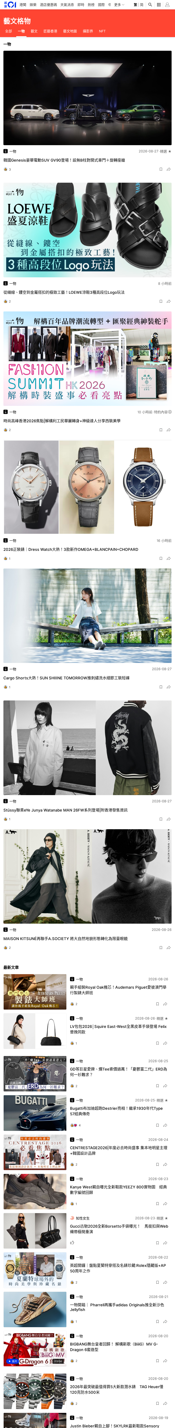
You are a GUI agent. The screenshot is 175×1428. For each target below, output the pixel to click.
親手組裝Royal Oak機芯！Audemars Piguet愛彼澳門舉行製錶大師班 (118, 990)
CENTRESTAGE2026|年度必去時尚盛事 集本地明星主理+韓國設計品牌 (118, 1151)
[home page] (10, 4)
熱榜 (91, 5)
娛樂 (33, 5)
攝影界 (88, 31)
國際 (101, 5)
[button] (161, 169)
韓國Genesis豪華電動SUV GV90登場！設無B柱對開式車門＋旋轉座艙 (64, 160)
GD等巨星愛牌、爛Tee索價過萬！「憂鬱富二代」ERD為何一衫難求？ (118, 1072)
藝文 (34, 31)
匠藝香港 (50, 31)
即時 (80, 5)
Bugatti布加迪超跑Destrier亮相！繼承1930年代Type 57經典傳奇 (116, 1111)
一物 (21, 31)
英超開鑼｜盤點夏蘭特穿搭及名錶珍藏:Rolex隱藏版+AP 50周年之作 (118, 1268)
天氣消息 (67, 5)
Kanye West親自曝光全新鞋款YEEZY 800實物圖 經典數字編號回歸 (118, 1190)
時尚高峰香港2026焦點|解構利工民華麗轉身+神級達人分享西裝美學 (62, 421)
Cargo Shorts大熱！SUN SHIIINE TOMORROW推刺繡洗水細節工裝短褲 (66, 678)
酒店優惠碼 (48, 5)
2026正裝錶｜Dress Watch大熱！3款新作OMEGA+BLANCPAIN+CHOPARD (70, 549)
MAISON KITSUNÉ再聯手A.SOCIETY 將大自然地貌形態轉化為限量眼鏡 (65, 938)
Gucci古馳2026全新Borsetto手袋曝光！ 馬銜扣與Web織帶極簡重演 (119, 1229)
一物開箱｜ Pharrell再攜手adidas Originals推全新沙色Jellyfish (117, 1307)
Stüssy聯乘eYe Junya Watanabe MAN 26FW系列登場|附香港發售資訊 (65, 810)
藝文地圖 (70, 31)
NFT (102, 31)
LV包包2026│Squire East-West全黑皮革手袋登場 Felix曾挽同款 (118, 1029)
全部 (8, 31)
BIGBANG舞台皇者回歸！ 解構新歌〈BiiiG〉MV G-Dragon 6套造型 (114, 1347)
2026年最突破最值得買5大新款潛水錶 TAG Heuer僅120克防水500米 (116, 1390)
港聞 (22, 5)
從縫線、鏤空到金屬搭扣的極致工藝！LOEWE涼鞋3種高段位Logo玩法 (64, 292)
